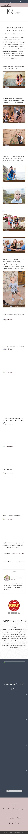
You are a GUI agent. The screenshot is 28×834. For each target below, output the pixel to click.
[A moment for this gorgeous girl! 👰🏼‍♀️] (14, 782)
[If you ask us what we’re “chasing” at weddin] (14, 706)
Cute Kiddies (14, 553)
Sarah (13, 576)
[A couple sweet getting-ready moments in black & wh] (14, 756)
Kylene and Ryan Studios (14, 11)
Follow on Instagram (15, 790)
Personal (21, 553)
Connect (14, 805)
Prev (10, 561)
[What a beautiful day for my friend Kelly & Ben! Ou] (14, 731)
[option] (14, 638)
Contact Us (6, 5)
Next (17, 561)
